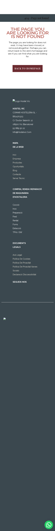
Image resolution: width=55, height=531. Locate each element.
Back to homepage (28, 68)
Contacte (17, 174)
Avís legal (17, 255)
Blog (15, 170)
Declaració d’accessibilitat (24, 274)
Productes (17, 163)
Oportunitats (18, 166)
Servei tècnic (19, 178)
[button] (49, 525)
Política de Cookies (21, 259)
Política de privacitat (22, 263)
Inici (14, 155)
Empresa (17, 159)
